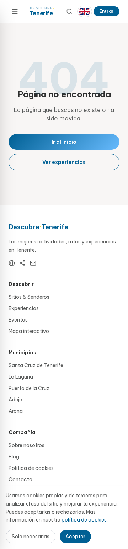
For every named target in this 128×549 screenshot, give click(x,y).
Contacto (20, 479)
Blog (14, 456)
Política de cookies (31, 468)
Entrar (106, 11)
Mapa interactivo (29, 331)
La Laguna (21, 377)
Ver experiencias (64, 162)
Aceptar (75, 536)
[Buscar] (69, 11)
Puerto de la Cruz (29, 388)
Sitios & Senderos (29, 297)
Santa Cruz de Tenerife (36, 365)
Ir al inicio (64, 142)
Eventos (18, 320)
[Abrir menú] (15, 11)
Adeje (15, 399)
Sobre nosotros (26, 445)
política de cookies (84, 520)
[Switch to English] (84, 11)
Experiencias (24, 308)
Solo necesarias (30, 536)
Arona (16, 411)
